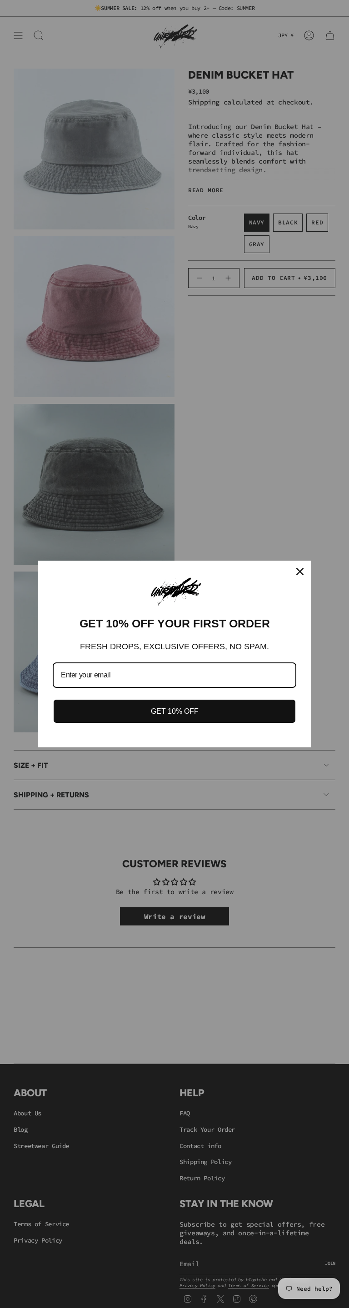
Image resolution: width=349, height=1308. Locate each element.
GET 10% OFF (175, 711)
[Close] (300, 571)
